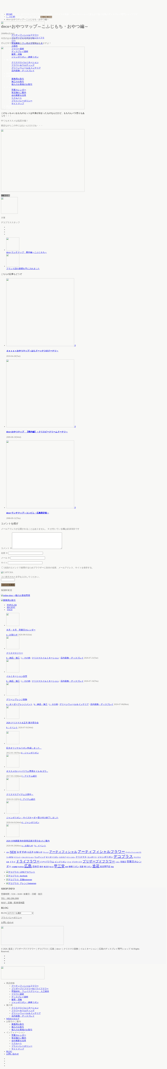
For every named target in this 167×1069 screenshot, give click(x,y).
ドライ (13, 862)
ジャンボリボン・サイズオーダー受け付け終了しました (32, 818)
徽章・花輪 (16, 54)
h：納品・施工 (13, 658)
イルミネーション (27, 857)
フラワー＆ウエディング (22, 65)
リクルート (16, 98)
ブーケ (69, 862)
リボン (117, 862)
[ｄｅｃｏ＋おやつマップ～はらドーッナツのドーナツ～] (40, 345)
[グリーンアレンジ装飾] (12, 695)
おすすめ (22, 852)
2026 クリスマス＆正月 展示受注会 (22, 723)
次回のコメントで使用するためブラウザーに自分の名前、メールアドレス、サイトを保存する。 (49, 568)
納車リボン (74, 866)
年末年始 (21, 867)
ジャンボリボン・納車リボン (25, 57)
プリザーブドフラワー (99, 861)
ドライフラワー (28, 861)
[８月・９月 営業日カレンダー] (12, 625)
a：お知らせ (12, 635)
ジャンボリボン (105, 857)
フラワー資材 (17, 49)
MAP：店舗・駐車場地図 (12, 903)
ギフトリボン (70, 857)
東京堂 (46, 867)
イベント (17, 857)
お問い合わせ (12, 108)
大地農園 (14, 867)
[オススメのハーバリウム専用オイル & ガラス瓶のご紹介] (12, 767)
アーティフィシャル (63, 851)
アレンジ (46, 852)
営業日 (123, 862)
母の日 (51, 867)
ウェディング (39, 857)
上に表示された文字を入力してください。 (21, 577)
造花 (95, 866)
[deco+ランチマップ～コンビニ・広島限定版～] (40, 507)
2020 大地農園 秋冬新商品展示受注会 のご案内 (28, 841)
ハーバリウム (47, 861)
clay (7, 852)
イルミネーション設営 (16, 676)
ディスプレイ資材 (19, 51)
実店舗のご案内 (18, 92)
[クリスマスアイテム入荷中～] (12, 790)
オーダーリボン (52, 857)
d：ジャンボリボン (30, 753)
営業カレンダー (18, 90)
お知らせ (38, 852)
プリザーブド (77, 862)
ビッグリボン (61, 862)
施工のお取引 (17, 81)
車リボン (88, 867)
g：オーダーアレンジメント (19, 704)
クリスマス (81, 857)
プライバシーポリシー (21, 101)
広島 (28, 866)
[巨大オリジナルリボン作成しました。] (12, 743)
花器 (82, 866)
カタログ (62, 857)
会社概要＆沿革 (18, 95)
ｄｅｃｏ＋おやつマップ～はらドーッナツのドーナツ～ (32, 351)
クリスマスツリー (14, 653)
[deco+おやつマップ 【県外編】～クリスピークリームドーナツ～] (40, 426)
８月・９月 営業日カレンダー (20, 630)
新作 (41, 867)
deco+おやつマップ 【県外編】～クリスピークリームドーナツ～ (37, 432)
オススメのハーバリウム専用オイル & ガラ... (27, 771)
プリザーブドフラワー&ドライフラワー (30, 988)
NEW (13, 851)
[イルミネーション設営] (12, 672)
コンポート (92, 857)
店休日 (35, 866)
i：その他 (5, 195)
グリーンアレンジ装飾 (16, 699)
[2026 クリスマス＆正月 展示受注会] (12, 718)
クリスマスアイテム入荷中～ (19, 794)
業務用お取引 (17, 79)
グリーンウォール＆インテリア (26, 68)
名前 (4, 553)
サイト (4, 563)
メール (5, 558)
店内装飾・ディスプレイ (22, 71)
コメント (6, 548)
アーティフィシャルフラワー (25, 35)
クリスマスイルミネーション (25, 62)
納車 (66, 867)
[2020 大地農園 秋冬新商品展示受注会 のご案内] (12, 836)
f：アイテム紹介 (29, 776)
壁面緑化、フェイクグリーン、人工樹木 (30, 991)
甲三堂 (59, 866)
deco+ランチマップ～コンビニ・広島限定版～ (27, 513)
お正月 (30, 852)
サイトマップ (17, 103)
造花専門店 (105, 866)
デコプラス (123, 856)
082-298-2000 (46, 17)
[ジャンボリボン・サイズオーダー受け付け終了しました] (12, 813)
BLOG (9, 106)
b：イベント (12, 727)
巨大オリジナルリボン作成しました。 (24, 748)
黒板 (112, 867)
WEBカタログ (12, 73)
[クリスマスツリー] (12, 648)
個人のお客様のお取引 (21, 84)
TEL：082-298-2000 (10, 898)
